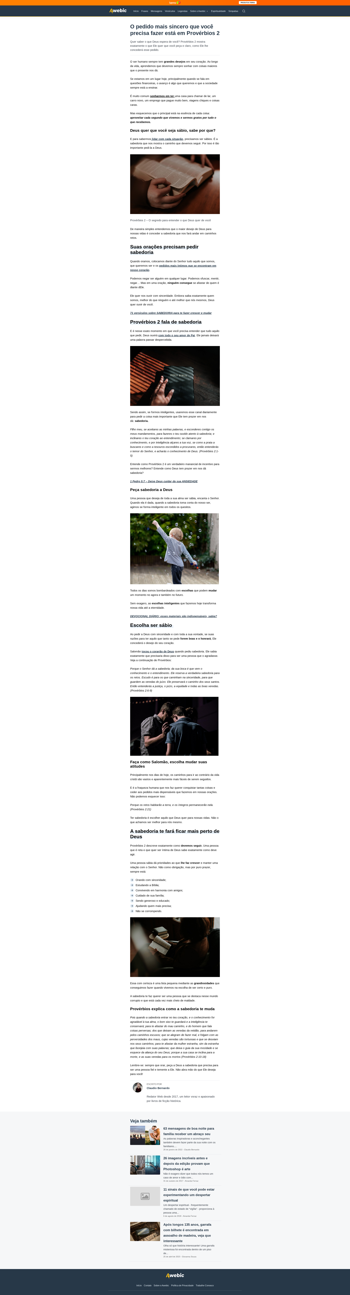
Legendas (182, 11)
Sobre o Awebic (197, 11)
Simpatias (233, 11)
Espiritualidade (218, 11)
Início (136, 11)
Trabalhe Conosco (205, 1285)
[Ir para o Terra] (175, 2)
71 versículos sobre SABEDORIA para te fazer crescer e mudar (171, 312)
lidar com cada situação (167, 138)
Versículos (170, 11)
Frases (144, 11)
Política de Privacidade (182, 1285)
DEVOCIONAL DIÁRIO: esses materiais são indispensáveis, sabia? (173, 616)
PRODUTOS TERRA (248, 2)
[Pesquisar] (244, 11)
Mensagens (156, 11)
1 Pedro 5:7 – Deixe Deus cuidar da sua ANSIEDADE (164, 481)
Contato (147, 1285)
